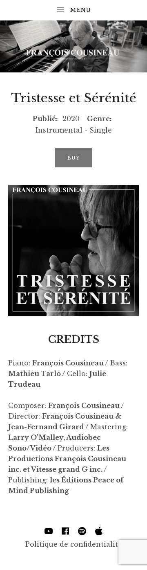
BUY (73, 158)
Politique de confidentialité (73, 544)
